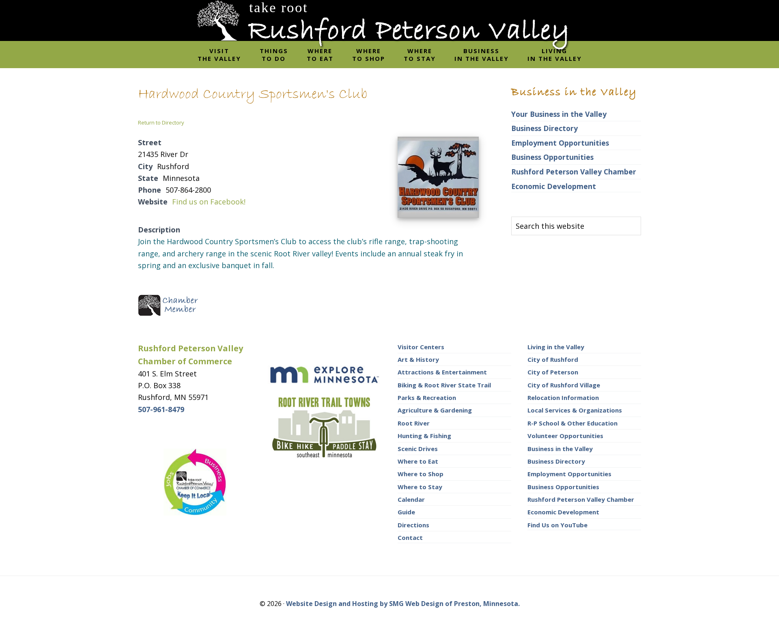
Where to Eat (418, 461)
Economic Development (553, 186)
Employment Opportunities (560, 143)
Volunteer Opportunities (565, 436)
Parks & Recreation (427, 397)
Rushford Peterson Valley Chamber (573, 171)
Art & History (418, 359)
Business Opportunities (552, 157)
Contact (410, 537)
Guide (406, 512)
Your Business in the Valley (559, 114)
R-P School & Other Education (572, 423)
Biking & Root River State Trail (444, 385)
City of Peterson (552, 372)
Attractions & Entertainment (442, 372)
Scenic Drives (418, 449)
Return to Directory (161, 122)
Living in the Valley (555, 347)
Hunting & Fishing (424, 436)
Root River (414, 423)
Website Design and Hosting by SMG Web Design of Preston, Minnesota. (403, 603)
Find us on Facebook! (208, 201)
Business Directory (544, 128)
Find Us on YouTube (557, 525)
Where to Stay (420, 487)
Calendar (411, 499)
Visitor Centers (421, 347)
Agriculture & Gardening (435, 410)
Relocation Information (563, 397)
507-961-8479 (161, 409)
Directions (413, 525)
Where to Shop (420, 474)
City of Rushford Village (563, 385)
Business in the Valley (560, 449)
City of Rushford (552, 359)
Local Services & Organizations (574, 410)
